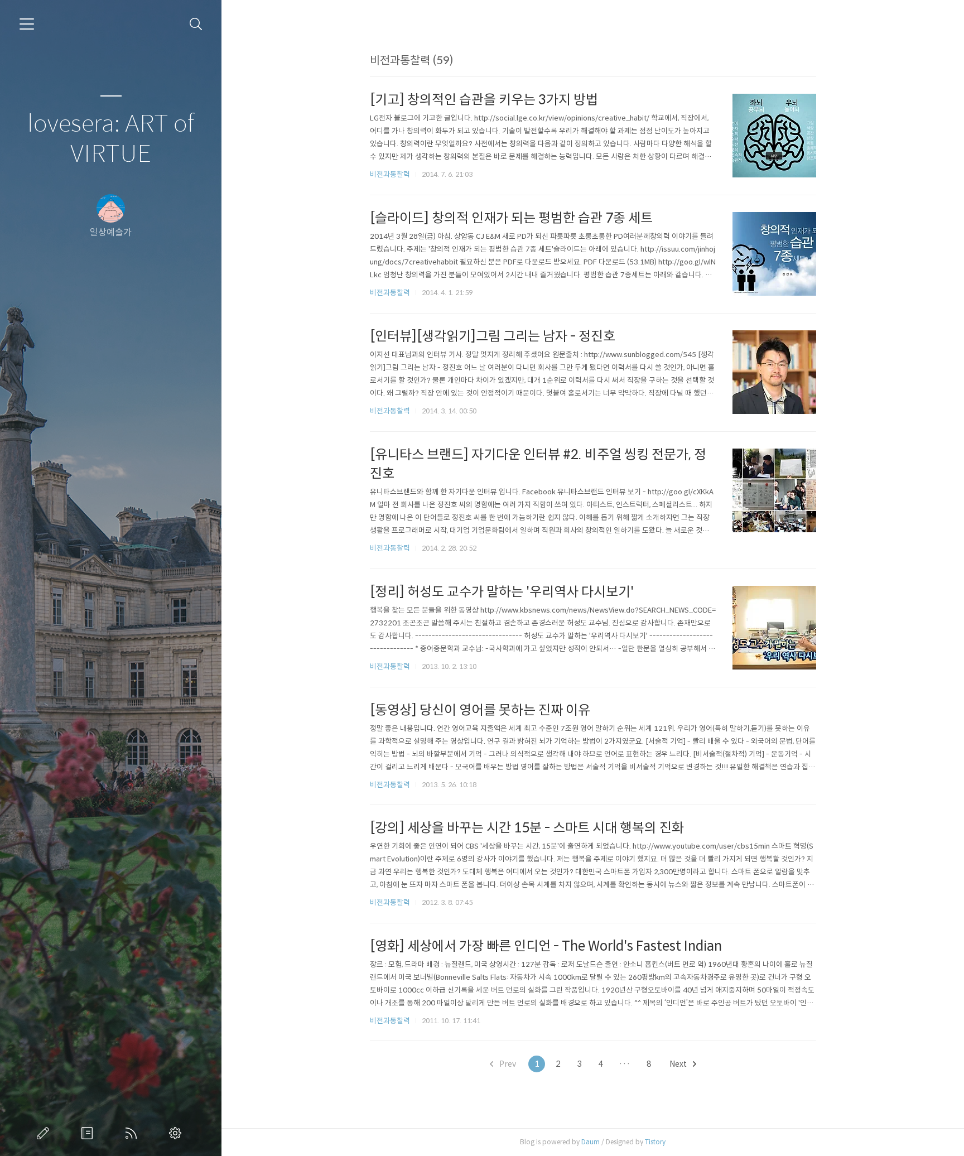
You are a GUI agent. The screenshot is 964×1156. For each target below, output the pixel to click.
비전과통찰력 (390, 174)
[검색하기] (196, 24)
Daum (590, 1142)
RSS (133, 1133)
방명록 (89, 1133)
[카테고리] (27, 24)
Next (678, 1064)
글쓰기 (45, 1133)
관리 (177, 1133)
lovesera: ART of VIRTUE (110, 139)
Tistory (655, 1142)
